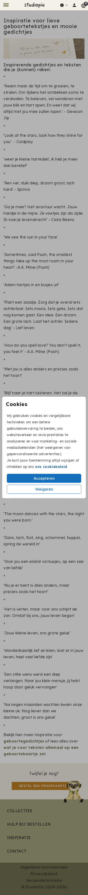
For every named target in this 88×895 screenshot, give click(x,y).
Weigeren (44, 489)
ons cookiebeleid (51, 467)
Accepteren (44, 478)
